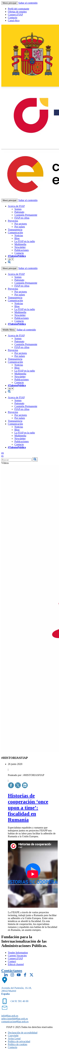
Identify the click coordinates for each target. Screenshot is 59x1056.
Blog (17, 238)
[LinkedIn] (6, 975)
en (2, 452)
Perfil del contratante (18, 8)
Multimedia (20, 244)
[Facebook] (25, 975)
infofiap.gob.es (9, 1015)
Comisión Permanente (25, 215)
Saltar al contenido (28, 2)
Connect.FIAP (15, 14)
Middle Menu (9, 330)
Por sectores (20, 223)
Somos (17, 209)
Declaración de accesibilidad (22, 1032)
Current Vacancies (17, 955)
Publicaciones (21, 250)
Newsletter (20, 247)
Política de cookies (17, 1044)
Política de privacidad (19, 1041)
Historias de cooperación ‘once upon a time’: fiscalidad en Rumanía (28, 808)
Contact (12, 961)
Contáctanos (11, 970)
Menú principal (9, 3)
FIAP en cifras (21, 217)
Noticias (18, 235)
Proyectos (13, 220)
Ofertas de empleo (17, 11)
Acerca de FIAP (16, 206)
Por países (19, 226)
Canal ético (14, 20)
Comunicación (15, 232)
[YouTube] (19, 975)
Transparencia (15, 229)
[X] (31, 975)
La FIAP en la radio (24, 241)
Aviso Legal (14, 1038)
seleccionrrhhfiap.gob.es (14, 1018)
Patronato (19, 212)
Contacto (12, 17)
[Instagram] (12, 975)
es (2, 455)
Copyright (13, 1035)
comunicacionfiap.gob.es (15, 1021)
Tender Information (18, 952)
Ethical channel (16, 964)
